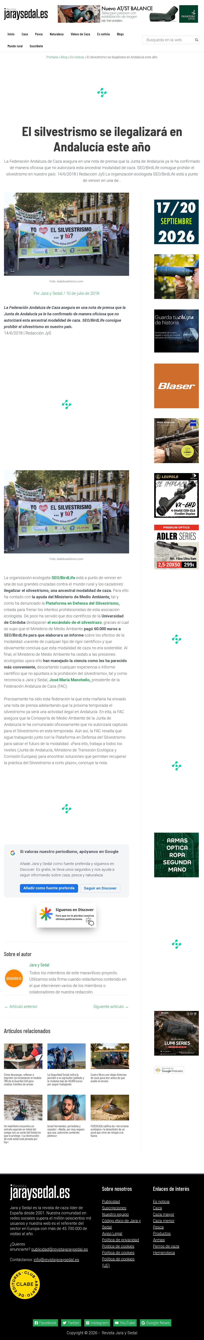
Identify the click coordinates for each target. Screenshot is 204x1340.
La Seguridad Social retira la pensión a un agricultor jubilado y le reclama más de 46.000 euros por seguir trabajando (65, 1079)
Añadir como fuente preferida (49, 888)
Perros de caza (166, 1246)
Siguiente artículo (111, 1007)
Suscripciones (114, 1208)
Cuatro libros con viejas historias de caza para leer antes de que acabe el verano (109, 1078)
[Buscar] (196, 40)
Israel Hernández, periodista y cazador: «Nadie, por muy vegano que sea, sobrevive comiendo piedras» (65, 1130)
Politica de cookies (118, 1246)
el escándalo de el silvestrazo (74, 622)
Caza (157, 1208)
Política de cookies (118, 1252)
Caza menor (164, 1220)
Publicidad (111, 1201)
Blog (64, 57)
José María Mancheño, (70, 679)
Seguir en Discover (100, 888)
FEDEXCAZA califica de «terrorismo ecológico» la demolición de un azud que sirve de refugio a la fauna (110, 1130)
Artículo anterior (20, 1007)
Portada (52, 57)
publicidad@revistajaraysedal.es (59, 1249)
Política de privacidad (120, 1239)
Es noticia (77, 57)
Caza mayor (163, 1214)
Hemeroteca (164, 1252)
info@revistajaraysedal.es (56, 1259)
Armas (159, 1239)
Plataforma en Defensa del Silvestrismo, (83, 603)
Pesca (158, 1227)
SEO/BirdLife (63, 577)
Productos (162, 1233)
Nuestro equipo (115, 1214)
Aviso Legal (112, 1233)
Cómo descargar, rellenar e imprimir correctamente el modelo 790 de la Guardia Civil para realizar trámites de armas (22, 1079)
